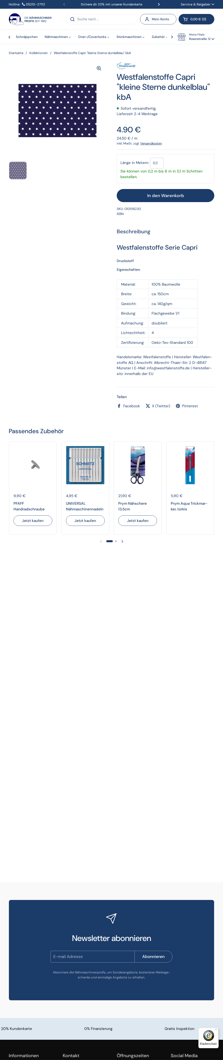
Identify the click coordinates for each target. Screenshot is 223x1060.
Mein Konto (160, 19)
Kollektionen (38, 53)
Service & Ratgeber (196, 4)
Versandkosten (151, 143)
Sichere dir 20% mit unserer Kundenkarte (111, 4)
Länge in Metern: (134, 162)
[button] (196, 19)
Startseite (16, 53)
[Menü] (216, 1030)
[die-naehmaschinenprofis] (30, 19)
